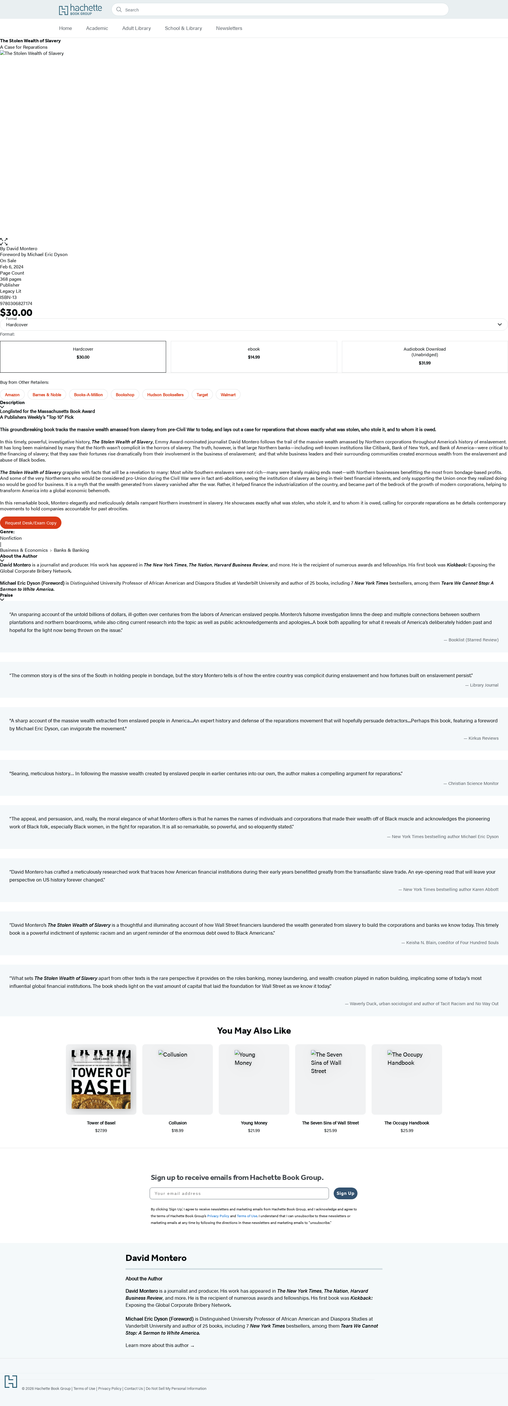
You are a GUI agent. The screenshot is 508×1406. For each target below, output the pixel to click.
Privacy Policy (109, 1388)
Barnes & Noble (47, 394)
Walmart (228, 394)
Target (202, 394)
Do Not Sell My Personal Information (176, 1388)
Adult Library (136, 28)
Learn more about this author (158, 1344)
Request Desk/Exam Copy (30, 522)
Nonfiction (11, 537)
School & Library (183, 28)
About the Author (18, 556)
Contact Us (133, 1388)
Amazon (12, 394)
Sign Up (346, 1193)
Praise (6, 595)
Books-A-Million (88, 394)
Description (12, 402)
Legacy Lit (10, 290)
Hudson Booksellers (165, 394)
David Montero (21, 248)
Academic (97, 28)
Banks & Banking (71, 549)
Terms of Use (84, 1388)
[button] (254, 241)
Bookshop (125, 394)
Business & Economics (24, 549)
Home (65, 28)
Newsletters (229, 28)
